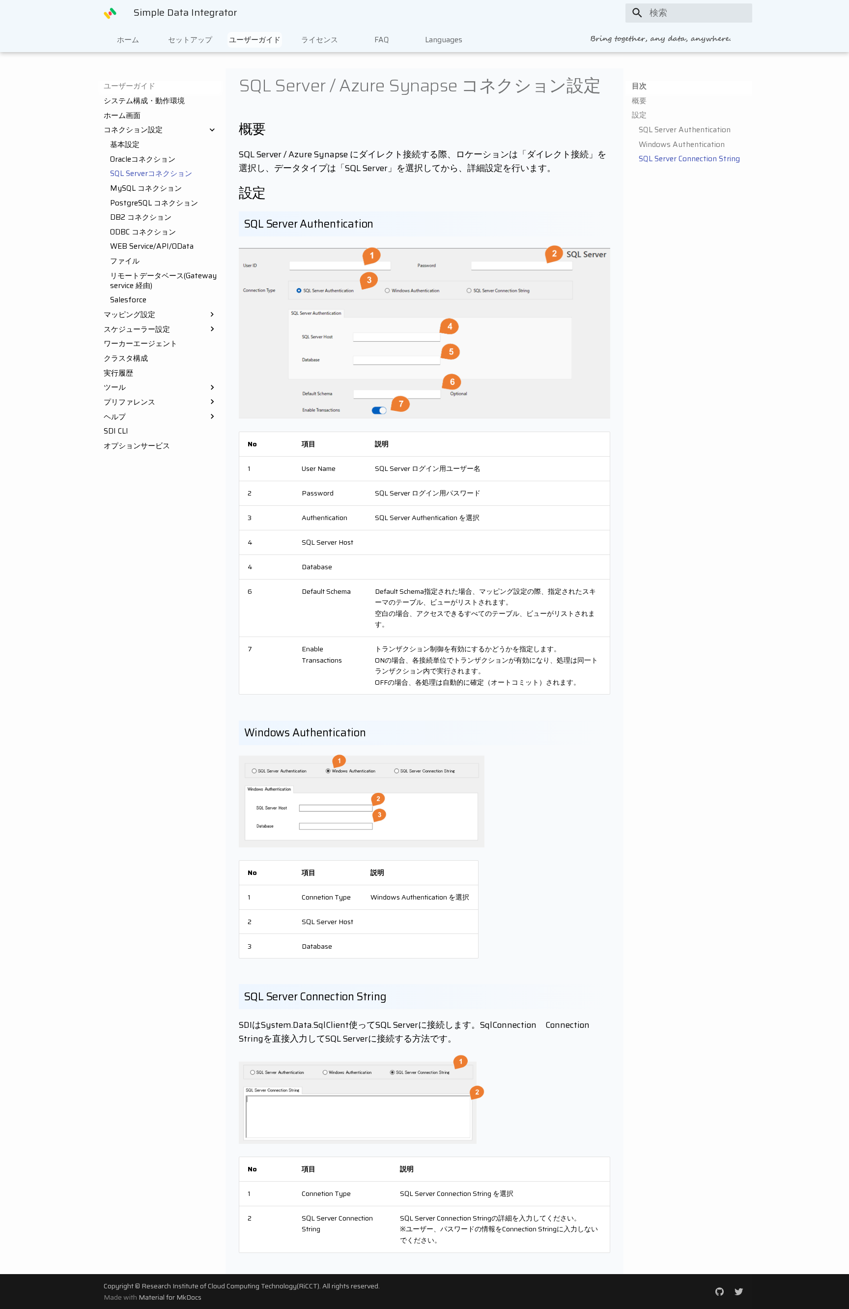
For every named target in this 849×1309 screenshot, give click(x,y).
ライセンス (319, 39)
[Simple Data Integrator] (110, 13)
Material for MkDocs (170, 1297)
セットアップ (190, 39)
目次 (639, 86)
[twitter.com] (739, 1291)
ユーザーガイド (255, 39)
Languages (443, 39)
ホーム (128, 39)
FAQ (381, 39)
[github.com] (719, 1291)
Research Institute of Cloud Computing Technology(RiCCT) (230, 1285)
